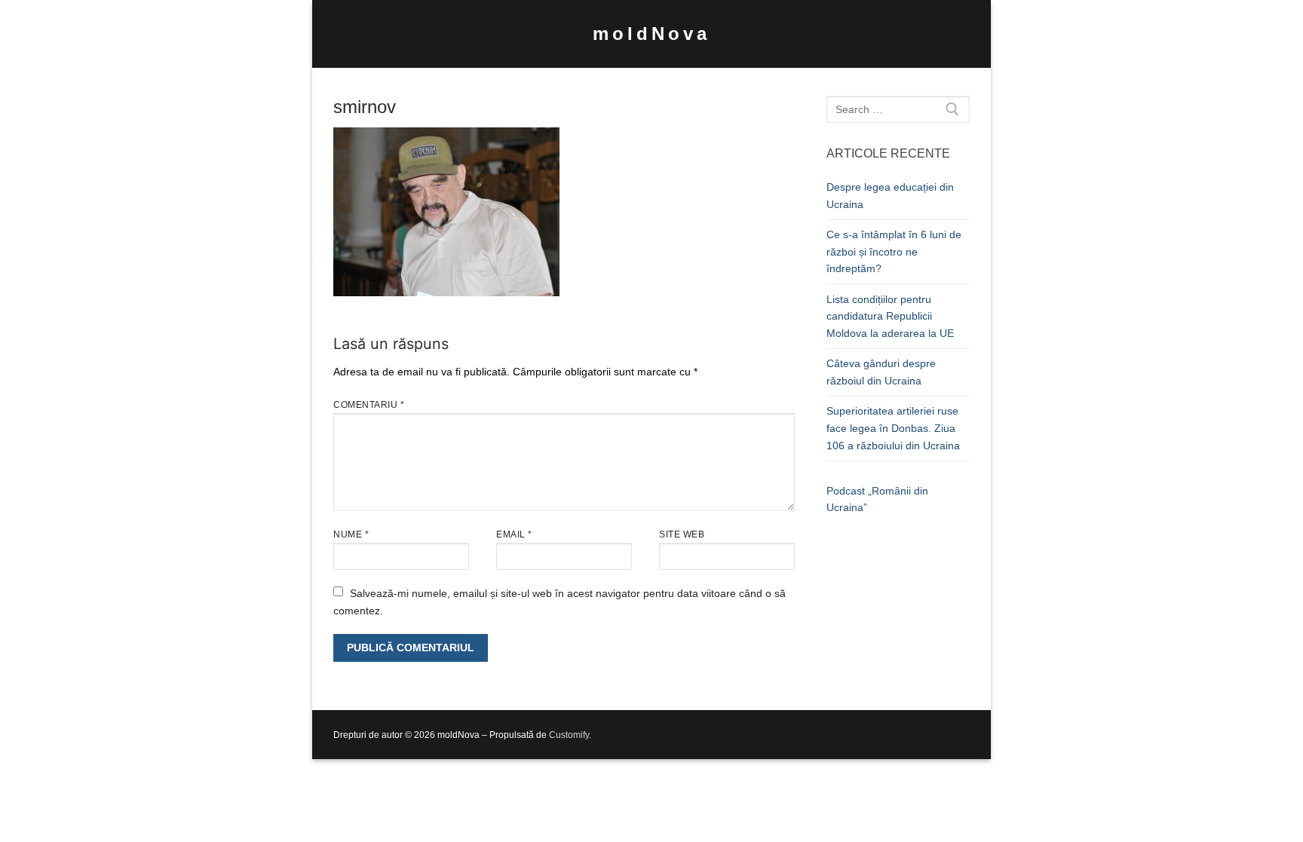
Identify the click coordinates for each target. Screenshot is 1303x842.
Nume (351, 534)
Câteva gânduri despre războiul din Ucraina (881, 372)
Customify (569, 735)
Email (514, 534)
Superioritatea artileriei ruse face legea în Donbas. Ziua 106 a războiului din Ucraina (893, 428)
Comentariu (368, 405)
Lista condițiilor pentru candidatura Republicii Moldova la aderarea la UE (890, 316)
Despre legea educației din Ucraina (890, 195)
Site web (681, 534)
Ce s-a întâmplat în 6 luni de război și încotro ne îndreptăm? (893, 251)
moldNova (651, 33)
